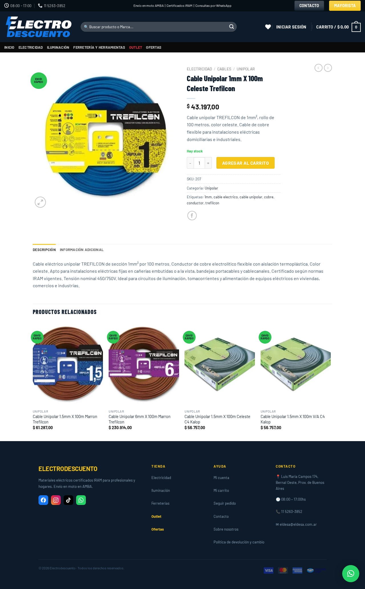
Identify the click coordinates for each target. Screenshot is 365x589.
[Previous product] (328, 68)
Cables (224, 68)
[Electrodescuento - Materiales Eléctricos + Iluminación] (38, 27)
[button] (291, 27)
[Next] (330, 381)
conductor (195, 203)
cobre (268, 197)
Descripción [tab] (44, 249)
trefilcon (212, 203)
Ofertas (153, 47)
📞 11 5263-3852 (289, 511)
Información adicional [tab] (82, 249)
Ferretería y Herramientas (99, 47)
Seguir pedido (225, 503)
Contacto (221, 516)
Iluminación (58, 47)
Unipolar (246, 68)
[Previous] (33, 381)
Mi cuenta (221, 477)
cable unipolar (251, 197)
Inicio (9, 47)
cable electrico (226, 197)
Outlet (135, 47)
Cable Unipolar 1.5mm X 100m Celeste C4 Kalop (217, 419)
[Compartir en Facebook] (192, 215)
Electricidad (31, 47)
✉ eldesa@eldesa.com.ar (296, 524)
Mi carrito (221, 490)
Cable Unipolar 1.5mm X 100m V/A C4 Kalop (293, 419)
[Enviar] (231, 27)
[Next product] (319, 68)
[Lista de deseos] (268, 27)
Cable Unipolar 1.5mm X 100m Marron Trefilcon (65, 419)
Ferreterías (160, 503)
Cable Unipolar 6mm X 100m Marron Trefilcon (140, 419)
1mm (208, 197)
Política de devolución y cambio (239, 542)
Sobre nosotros (226, 529)
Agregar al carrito (245, 163)
